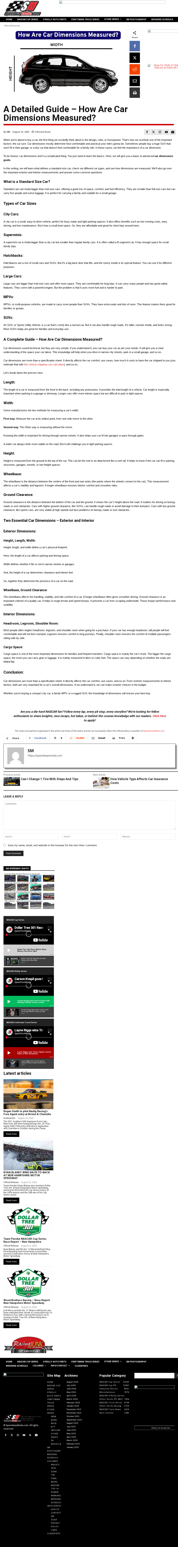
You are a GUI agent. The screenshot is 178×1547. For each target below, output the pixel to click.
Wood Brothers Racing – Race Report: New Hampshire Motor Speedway (26, 1302)
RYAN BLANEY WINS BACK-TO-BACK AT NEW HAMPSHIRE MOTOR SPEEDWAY (26, 1175)
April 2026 (71, 1395)
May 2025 (71, 1433)
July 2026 (71, 1385)
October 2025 (73, 1416)
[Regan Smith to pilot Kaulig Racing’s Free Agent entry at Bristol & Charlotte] (28, 1094)
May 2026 (71, 1392)
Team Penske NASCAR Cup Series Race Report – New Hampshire (24, 1240)
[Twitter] (153, 132)
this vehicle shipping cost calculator (44, 364)
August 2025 (72, 1423)
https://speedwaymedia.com (45, 755)
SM (8, 131)
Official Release (11, 1182)
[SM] (15, 755)
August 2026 (72, 1382)
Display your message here (160, 1428)
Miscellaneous (12, 25)
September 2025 (74, 1420)
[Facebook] (135, 46)
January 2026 (73, 1406)
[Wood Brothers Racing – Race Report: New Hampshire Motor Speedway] (28, 1283)
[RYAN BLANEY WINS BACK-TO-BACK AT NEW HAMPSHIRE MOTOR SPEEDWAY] (28, 1155)
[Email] (135, 81)
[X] (135, 57)
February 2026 (73, 1402)
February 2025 (73, 1444)
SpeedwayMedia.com (153, 731)
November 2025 (74, 1413)
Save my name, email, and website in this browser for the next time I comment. (52, 845)
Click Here (159, 716)
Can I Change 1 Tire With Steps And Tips (49, 779)
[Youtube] (166, 132)
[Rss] (30, 1435)
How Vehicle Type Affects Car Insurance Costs (139, 781)
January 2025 (73, 1447)
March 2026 (72, 1399)
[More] (132, 738)
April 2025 (71, 1437)
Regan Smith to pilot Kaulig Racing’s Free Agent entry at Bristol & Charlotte (27, 1113)
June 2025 (71, 1430)
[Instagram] (160, 132)
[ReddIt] (135, 69)
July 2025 (71, 1426)
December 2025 (74, 1409)
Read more (11, 1134)
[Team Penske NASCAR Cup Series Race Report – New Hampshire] (28, 1222)
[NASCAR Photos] (173, 132)
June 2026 (71, 1388)
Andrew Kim (9, 1118)
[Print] (135, 92)
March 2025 (72, 1440)
